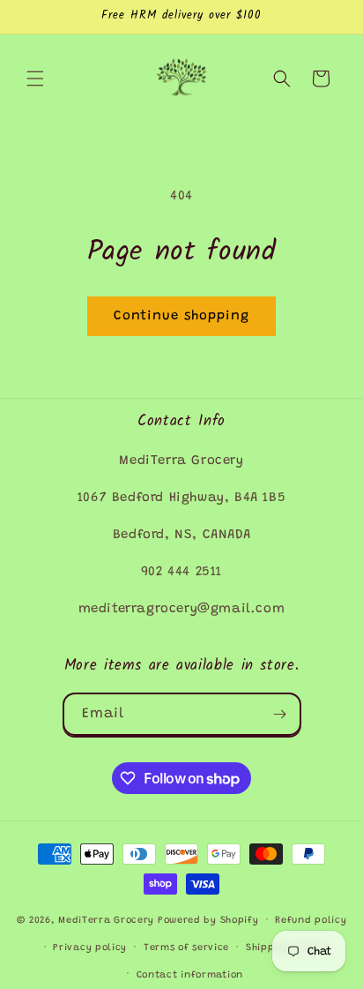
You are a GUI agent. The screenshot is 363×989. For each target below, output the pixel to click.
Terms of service (186, 948)
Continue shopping (181, 316)
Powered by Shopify (208, 920)
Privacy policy (90, 948)
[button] (35, 78)
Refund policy (310, 920)
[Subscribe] (280, 714)
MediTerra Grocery (106, 920)
